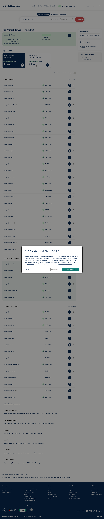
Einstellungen (55, 269)
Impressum (28, 269)
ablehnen (30, 264)
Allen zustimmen (70, 269)
